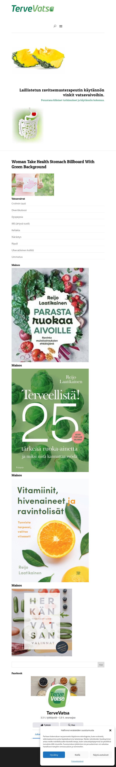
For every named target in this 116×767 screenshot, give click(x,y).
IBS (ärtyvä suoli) (21, 223)
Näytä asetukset (101, 754)
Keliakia (16, 230)
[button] (110, 730)
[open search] (55, 26)
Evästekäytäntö (77, 761)
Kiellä (77, 754)
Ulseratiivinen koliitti (23, 250)
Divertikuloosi (19, 210)
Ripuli (15, 243)
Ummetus (17, 257)
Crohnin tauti (19, 203)
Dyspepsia (17, 216)
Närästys (16, 236)
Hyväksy (54, 754)
